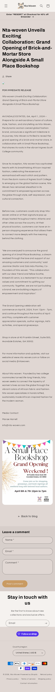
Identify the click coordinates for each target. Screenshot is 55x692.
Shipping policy (44, 679)
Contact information (29, 683)
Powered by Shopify (29, 674)
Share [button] (9, 76)
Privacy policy (12, 679)
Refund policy (46, 674)
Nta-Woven (15, 674)
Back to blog (29, 516)
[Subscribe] (46, 623)
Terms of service (28, 679)
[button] (6, 6)
